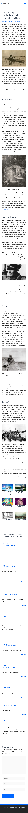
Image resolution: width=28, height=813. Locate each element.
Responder (23, 554)
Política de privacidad (14, 807)
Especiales (4, 21)
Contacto (16, 809)
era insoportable (6, 209)
